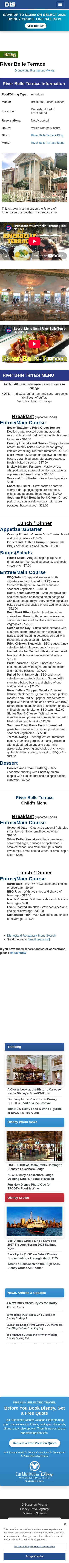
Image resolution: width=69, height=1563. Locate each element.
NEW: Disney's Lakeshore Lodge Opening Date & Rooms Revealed (30, 1176)
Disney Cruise (18, 1198)
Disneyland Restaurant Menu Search (31, 935)
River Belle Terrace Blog (47, 135)
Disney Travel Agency (34, 1509)
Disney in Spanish (35, 1513)
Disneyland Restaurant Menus (34, 70)
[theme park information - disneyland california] (9, 54)
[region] (34, 1541)
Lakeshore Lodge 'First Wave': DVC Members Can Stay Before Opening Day (34, 1326)
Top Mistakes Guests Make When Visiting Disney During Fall (32, 1336)
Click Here (33, 25)
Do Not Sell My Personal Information (34, 1546)
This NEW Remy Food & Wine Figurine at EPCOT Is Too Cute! (34, 1110)
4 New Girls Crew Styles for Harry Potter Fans (32, 1305)
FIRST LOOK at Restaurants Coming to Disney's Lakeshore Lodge (34, 1167)
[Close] (65, 1524)
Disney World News (22, 1122)
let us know (18, 953)
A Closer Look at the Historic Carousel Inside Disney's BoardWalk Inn (34, 1091)
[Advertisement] (34, 998)
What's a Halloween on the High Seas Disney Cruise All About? (33, 1266)
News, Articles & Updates (27, 1293)
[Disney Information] (10, 3)
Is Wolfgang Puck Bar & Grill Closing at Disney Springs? (31, 1316)
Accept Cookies (34, 1556)
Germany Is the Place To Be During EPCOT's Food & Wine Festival (32, 1101)
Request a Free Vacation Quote (34, 1443)
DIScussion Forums (34, 1504)
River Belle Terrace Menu (47, 142)
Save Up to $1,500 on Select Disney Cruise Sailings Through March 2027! (33, 1256)
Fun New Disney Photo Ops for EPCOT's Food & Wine (29, 1186)
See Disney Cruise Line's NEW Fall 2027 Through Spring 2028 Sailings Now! (31, 1244)
